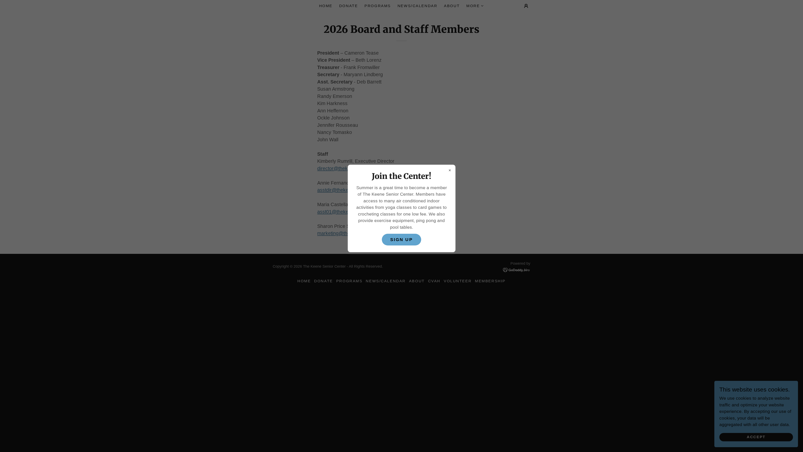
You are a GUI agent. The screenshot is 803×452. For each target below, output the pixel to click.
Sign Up (401, 239)
